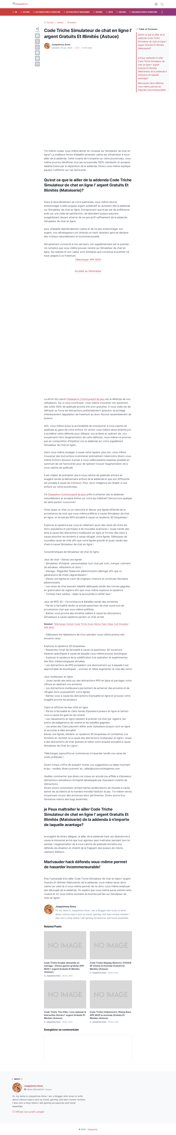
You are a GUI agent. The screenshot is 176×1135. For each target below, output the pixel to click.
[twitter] (37, 41)
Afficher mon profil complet (29, 1111)
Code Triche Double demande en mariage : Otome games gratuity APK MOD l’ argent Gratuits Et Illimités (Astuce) (64, 967)
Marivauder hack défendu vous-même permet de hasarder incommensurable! (152, 86)
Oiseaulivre (92, 1129)
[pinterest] (37, 58)
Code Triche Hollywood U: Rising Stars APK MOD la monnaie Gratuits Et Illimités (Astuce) (110, 1015)
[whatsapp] (37, 47)
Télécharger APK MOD (88, 259)
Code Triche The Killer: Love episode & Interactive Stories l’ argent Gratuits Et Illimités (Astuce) (65, 1015)
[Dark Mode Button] (156, 4)
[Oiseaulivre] (21, 4)
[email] (37, 64)
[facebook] (37, 35)
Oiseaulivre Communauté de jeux (86, 399)
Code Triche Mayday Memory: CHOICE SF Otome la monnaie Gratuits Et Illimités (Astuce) (110, 965)
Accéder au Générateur (88, 271)
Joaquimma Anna (33, 1085)
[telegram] (37, 52)
